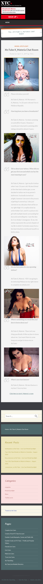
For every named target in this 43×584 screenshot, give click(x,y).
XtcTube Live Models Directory (14, 564)
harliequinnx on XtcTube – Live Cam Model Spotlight (20, 449)
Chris (31, 54)
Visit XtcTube (23, 580)
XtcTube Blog (9, 560)
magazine (7, 487)
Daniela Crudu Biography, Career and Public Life (19, 537)
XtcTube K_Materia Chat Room (21, 49)
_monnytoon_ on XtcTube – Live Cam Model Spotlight (20, 467)
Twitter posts (9, 498)
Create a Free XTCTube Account (14, 533)
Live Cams (8, 550)
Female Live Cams (10, 546)
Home (7, 429)
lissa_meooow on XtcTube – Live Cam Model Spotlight (21, 458)
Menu (7, 22)
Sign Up (12, 17)
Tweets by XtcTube (11, 510)
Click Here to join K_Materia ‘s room (21, 393)
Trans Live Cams (10, 557)
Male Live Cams (9, 553)
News (6, 494)
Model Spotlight (21, 46)
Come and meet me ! (21, 374)
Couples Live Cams (10, 530)
